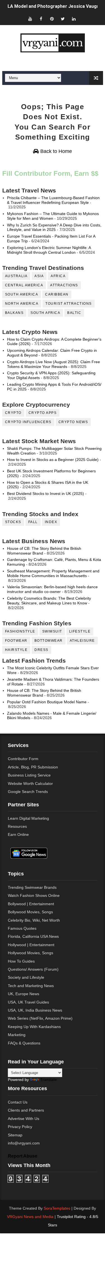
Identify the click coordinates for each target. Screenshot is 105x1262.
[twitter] (63, 19)
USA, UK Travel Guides (28, 1002)
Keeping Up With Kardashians (34, 1026)
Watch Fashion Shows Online (34, 895)
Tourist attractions (68, 304)
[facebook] (41, 19)
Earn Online (18, 834)
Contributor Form (23, 758)
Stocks (13, 522)
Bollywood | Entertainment (31, 904)
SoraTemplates (57, 1208)
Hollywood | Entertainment (31, 945)
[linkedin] (73, 19)
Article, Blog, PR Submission (33, 767)
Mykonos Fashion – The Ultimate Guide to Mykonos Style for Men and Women (53, 216)
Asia (39, 276)
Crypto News (73, 422)
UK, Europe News (23, 994)
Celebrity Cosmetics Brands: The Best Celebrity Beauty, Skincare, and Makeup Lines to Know (49, 600)
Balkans (14, 313)
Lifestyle (80, 631)
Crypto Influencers (28, 422)
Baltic (74, 313)
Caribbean (57, 294)
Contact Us (17, 1102)
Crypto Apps (43, 413)
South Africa (45, 313)
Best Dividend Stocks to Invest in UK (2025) (45, 493)
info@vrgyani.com (24, 1143)
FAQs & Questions (24, 1043)
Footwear (16, 641)
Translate (48, 1079)
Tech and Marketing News (31, 985)
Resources (17, 826)
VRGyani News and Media (30, 1216)
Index (51, 522)
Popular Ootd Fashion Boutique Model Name (47, 702)
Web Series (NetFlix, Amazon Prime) (40, 1018)
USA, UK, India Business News (35, 1010)
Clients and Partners (26, 1110)
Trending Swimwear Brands (32, 887)
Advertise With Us (23, 1118)
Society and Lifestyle (26, 977)
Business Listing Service (29, 775)
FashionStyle (20, 631)
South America (21, 294)
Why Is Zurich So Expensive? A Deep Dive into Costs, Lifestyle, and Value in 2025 (54, 227)
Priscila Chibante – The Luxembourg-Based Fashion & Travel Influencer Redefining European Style (53, 200)
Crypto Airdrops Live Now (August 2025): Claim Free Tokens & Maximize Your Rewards (53, 364)
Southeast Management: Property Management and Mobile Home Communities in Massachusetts (53, 573)
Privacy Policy (20, 1126)
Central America (24, 285)
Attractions (64, 285)
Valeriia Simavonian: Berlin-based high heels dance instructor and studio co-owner (52, 589)
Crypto (13, 413)
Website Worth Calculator (30, 783)
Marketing (16, 1034)
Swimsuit (52, 631)
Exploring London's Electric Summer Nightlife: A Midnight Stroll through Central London (49, 250)
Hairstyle (16, 650)
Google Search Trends (28, 791)
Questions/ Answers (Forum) (33, 969)
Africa (58, 276)
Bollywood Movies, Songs (30, 912)
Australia (16, 276)
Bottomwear (48, 641)
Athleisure (82, 641)
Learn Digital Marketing (28, 818)
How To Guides (21, 961)
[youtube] (30, 19)
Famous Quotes (22, 928)
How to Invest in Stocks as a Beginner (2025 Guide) (53, 459)
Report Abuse (22, 1155)
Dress (41, 650)
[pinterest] (52, 19)
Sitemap (15, 1135)
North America (22, 304)
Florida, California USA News (33, 936)
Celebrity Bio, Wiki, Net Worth (34, 920)
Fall (33, 522)
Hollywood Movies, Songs (30, 953)
